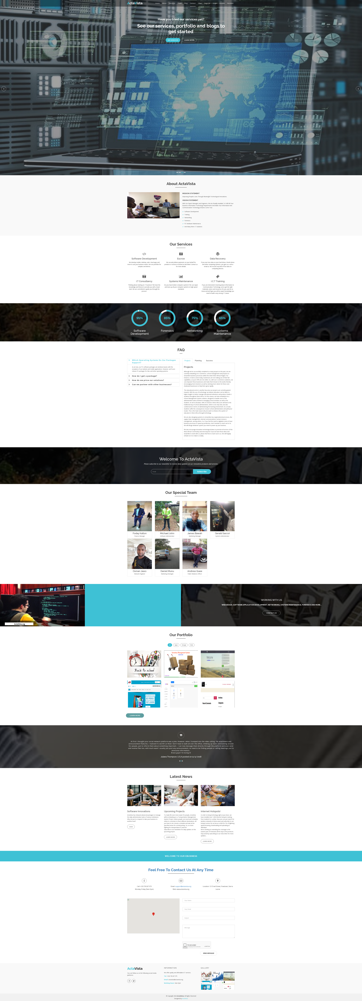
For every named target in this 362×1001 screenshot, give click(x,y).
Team (180, 3)
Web (191, 645)
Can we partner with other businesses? (152, 384)
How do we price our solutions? (148, 380)
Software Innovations (138, 811)
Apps (176, 645)
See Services (173, 34)
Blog (186, 3)
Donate (222, 3)
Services (172, 3)
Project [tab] (187, 361)
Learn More (189, 34)
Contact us (271, 613)
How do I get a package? (144, 376)
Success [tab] (209, 361)
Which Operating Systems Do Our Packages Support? (154, 361)
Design (184, 645)
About (164, 3)
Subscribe (202, 471)
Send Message (208, 953)
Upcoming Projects (174, 811)
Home (157, 3)
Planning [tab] (198, 361)
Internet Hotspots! (210, 811)
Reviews (230, 3)
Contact (193, 3)
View (131, 827)
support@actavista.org (183, 886)
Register (207, 3)
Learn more (170, 837)
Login (215, 3)
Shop (200, 3)
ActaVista (185, 998)
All (170, 645)
